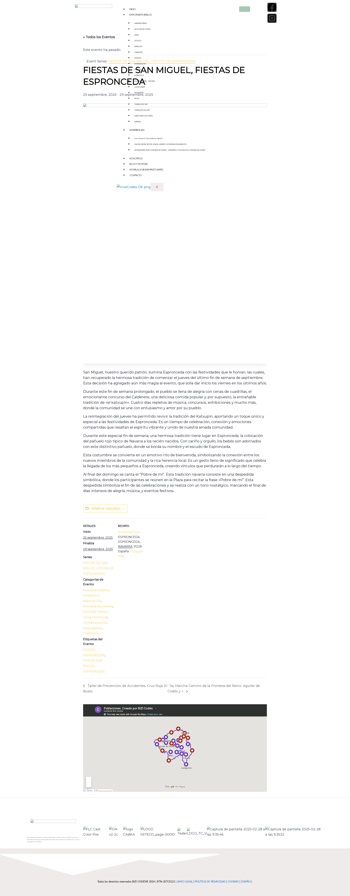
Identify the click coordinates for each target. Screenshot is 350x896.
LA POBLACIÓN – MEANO (144, 81)
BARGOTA (138, 46)
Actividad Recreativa (98, 606)
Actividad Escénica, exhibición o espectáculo (96, 595)
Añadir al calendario (106, 508)
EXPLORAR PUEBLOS (140, 14)
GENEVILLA (139, 75)
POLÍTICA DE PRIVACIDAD (210, 881)
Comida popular (95, 622)
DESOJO (137, 58)
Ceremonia (100, 617)
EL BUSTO (138, 70)
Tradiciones (91, 633)
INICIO (132, 9)
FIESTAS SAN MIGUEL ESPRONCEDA (94, 666)
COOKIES (233, 881)
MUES (136, 98)
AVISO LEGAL (185, 881)
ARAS (136, 35)
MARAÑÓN (138, 93)
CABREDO (138, 52)
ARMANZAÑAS (140, 23)
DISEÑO (246, 881)
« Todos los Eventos (99, 37)
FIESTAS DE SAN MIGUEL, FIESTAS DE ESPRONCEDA (98, 568)
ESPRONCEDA (140, 64)
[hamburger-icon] (244, 9)
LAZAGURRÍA (139, 87)
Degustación (92, 628)
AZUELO (137, 41)
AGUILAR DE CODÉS (142, 29)
